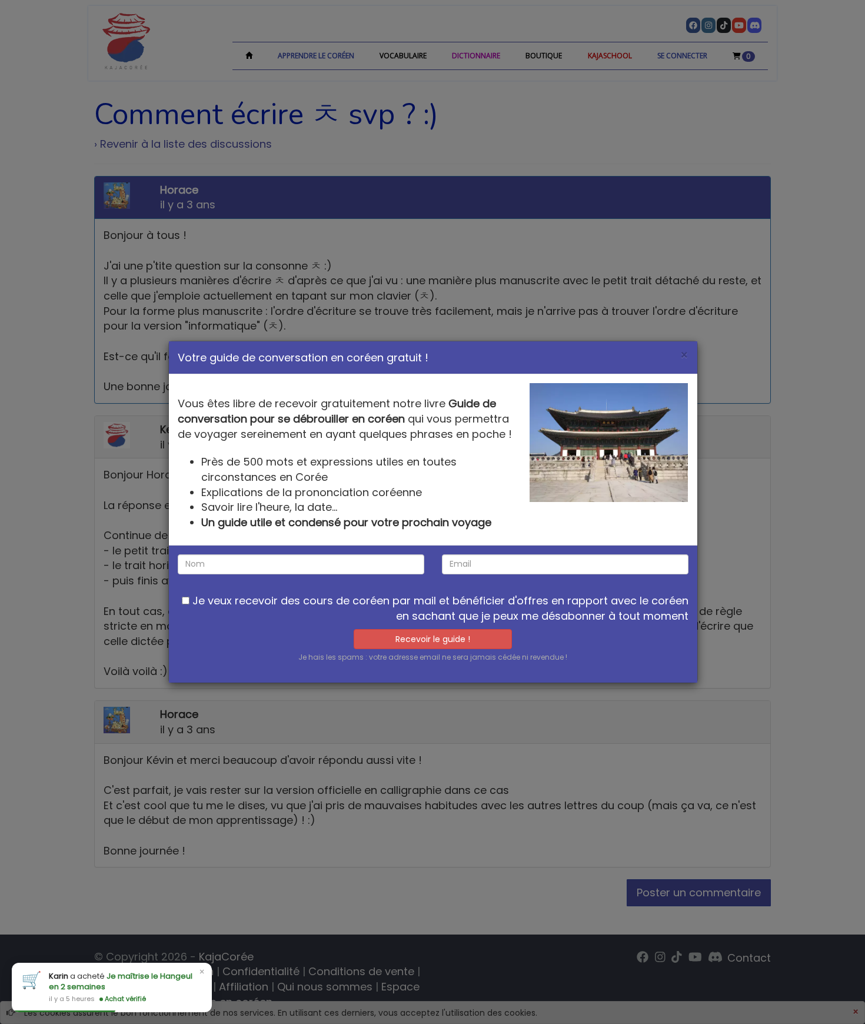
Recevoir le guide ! (432, 639)
